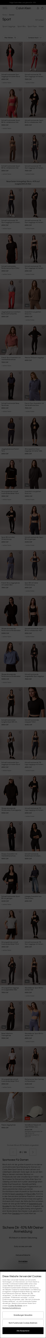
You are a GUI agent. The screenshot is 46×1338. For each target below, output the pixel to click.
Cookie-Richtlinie (15, 1305)
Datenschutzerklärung (11, 1308)
